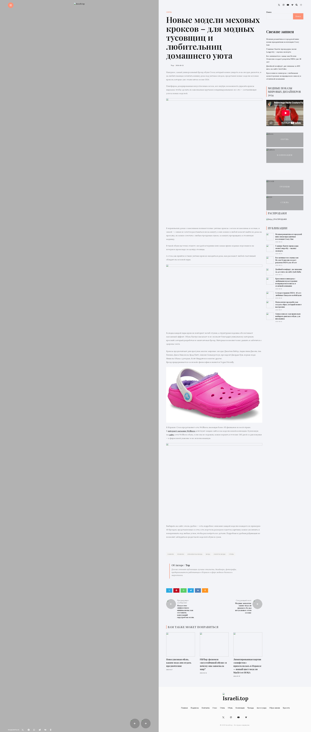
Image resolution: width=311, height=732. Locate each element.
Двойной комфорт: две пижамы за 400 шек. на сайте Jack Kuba (288, 270)
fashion (171, 554)
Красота (286, 708)
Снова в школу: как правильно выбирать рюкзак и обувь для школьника (288, 316)
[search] (297, 5)
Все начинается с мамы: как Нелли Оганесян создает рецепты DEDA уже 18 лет (283, 59)
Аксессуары (261, 708)
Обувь (169, 12)
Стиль (231, 554)
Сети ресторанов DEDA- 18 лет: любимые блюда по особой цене (288, 294)
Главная (184, 708)
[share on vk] (45, 730)
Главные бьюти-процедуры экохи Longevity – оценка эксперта (286, 248)
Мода (208, 554)
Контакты (206, 708)
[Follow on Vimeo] (292, 5)
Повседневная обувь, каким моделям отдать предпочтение (178, 662)
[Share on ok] (205, 590)
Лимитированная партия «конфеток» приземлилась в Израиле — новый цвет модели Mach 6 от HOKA (247, 666)
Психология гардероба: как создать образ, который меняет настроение (288, 304)
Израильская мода (195, 554)
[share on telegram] (40, 730)
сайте (171, 434)
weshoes (180, 554)
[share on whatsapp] (34, 730)
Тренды (285, 186)
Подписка (195, 708)
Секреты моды (219, 554)
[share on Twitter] (22, 730)
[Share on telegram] (191, 590)
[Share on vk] (198, 590)
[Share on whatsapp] (184, 590)
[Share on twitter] (169, 590)
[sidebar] (301, 5)
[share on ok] (50, 730)
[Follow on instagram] (283, 5)
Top (172, 65)
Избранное (284, 171)
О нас (214, 708)
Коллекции (285, 155)
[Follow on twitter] (279, 5)
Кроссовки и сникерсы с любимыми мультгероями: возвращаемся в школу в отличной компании (283, 76)
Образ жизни (274, 708)
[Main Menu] (11, 5)
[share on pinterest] (29, 730)
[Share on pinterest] (176, 590)
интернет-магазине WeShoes (181, 431)
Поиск (268, 12)
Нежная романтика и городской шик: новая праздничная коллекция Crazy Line (282, 42)
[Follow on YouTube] (288, 5)
